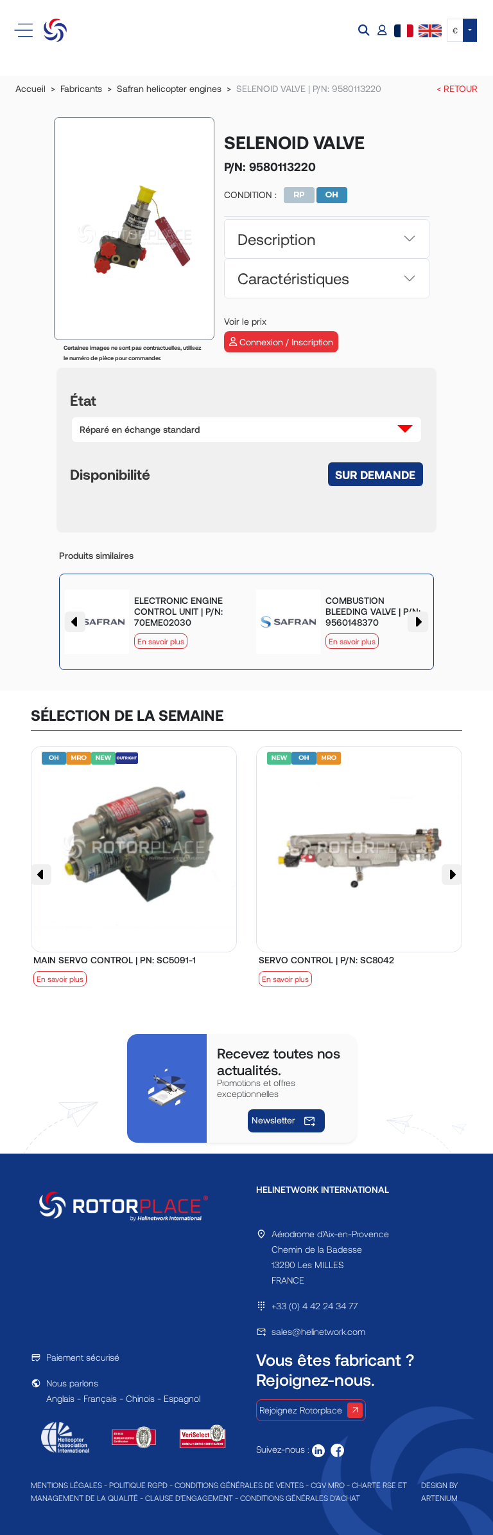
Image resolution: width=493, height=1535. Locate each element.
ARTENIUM (439, 1497)
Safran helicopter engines (169, 88)
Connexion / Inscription (285, 341)
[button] (365, 30)
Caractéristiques (293, 278)
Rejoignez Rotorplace (300, 1409)
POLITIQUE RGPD (138, 1484)
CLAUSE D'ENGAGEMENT (189, 1497)
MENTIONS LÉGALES (66, 1484)
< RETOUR (457, 88)
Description (276, 239)
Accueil (30, 88)
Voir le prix (245, 321)
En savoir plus (160, 641)
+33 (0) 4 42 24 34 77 (315, 1305)
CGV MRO (328, 1484)
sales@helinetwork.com (318, 1331)
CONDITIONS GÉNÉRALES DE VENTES (239, 1484)
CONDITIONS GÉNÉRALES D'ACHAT (300, 1497)
